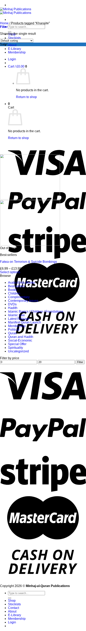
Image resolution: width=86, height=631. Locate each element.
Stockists (14, 38)
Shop (12, 600)
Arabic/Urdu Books (21, 282)
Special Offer (17, 344)
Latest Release (18, 318)
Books (12, 289)
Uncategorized (18, 351)
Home (4, 23)
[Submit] (9, 31)
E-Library (14, 48)
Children (14, 293)
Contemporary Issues (23, 300)
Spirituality (15, 347)
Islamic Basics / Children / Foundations (35, 311)
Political (13, 329)
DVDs (12, 304)
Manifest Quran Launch (24, 322)
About (12, 45)
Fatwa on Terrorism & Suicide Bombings (28, 261)
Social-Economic (20, 340)
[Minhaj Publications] (15, 10)
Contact (13, 608)
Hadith (12, 308)
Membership (17, 52)
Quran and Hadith (20, 337)
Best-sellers (16, 286)
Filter (80, 362)
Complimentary (19, 297)
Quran (12, 333)
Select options (10, 272)
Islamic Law (16, 315)
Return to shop (26, 97)
